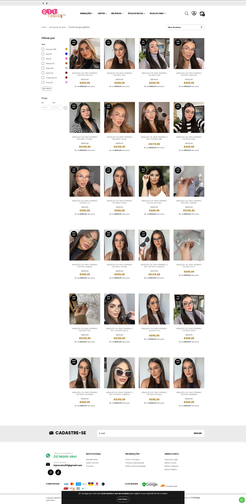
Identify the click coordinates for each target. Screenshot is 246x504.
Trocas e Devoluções (134, 463)
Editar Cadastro (171, 466)
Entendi (123, 499)
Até (54, 103)
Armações (86, 13)
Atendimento (92, 459)
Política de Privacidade (135, 466)
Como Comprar (132, 459)
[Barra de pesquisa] (186, 13)
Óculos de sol (136, 13)
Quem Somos (92, 463)
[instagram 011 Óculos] (43, 3)
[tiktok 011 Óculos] (46, 3)
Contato (90, 466)
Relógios (116, 13)
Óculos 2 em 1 (157, 13)
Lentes (101, 13)
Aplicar (65, 108)
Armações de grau (57, 27)
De (43, 103)
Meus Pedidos (171, 469)
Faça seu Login (171, 459)
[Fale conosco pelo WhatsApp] (242, 500)
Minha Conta (170, 463)
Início (44, 27)
